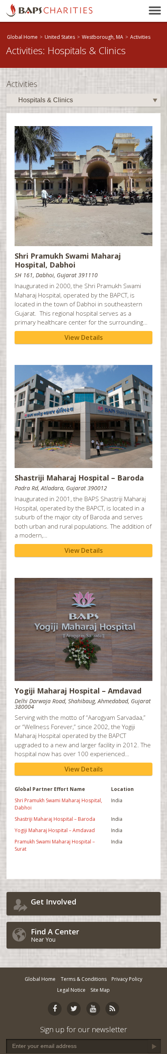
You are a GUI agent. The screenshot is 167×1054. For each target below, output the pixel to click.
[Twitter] (74, 1009)
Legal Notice (71, 990)
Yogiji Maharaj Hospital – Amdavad (55, 830)
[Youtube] (93, 1009)
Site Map (100, 990)
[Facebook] (55, 1009)
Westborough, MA (102, 37)
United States (60, 37)
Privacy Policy (126, 979)
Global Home (22, 37)
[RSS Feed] (112, 1009)
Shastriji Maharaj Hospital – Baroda (55, 819)
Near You (55, 935)
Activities (140, 37)
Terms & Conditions (84, 979)
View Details (83, 337)
